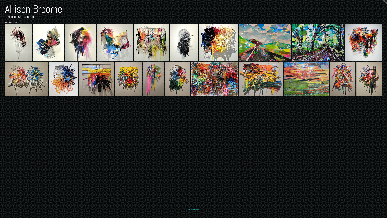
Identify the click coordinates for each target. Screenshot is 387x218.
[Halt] (184, 42)
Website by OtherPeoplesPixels (193, 211)
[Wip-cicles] (177, 79)
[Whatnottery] (214, 79)
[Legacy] (80, 42)
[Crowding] (218, 42)
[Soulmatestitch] (26, 79)
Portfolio (10, 17)
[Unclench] (128, 79)
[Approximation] (342, 79)
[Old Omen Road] (318, 42)
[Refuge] (18, 42)
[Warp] (48, 42)
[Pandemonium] (151, 42)
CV (19, 17)
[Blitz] (369, 79)
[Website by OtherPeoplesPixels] (383, 4)
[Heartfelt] (153, 79)
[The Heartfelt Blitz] (363, 42)
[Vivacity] (115, 42)
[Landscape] (261, 79)
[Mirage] (96, 79)
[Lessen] (63, 79)
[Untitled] (265, 42)
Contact (29, 17)
